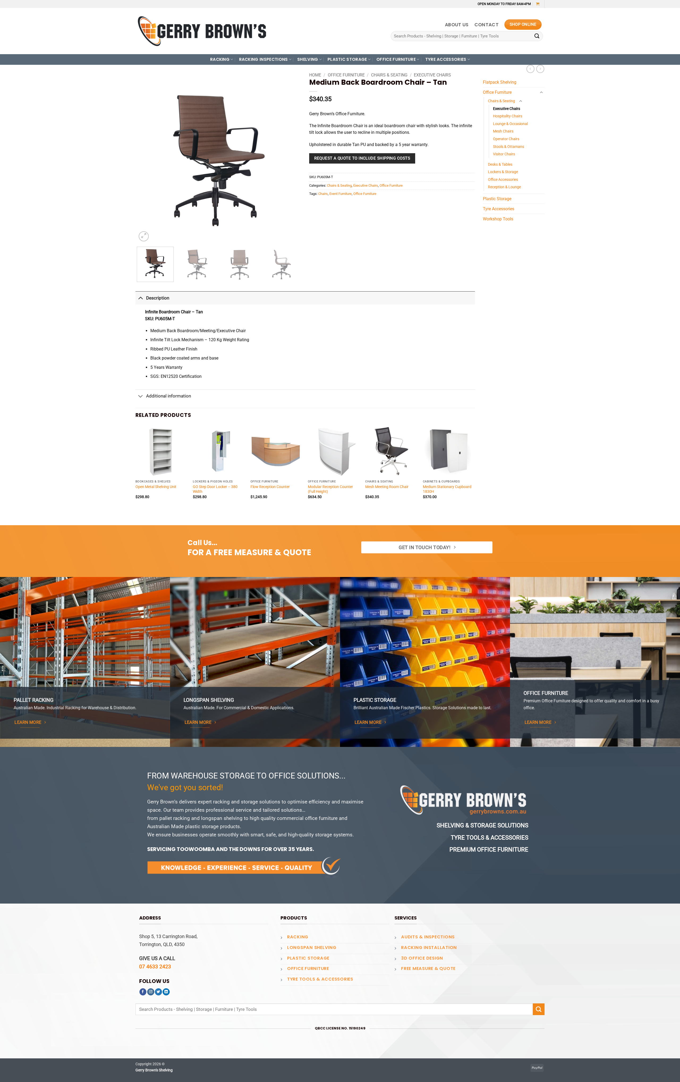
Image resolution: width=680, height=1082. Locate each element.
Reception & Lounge (504, 187)
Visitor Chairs (504, 154)
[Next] (290, 161)
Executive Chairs (432, 75)
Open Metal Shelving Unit (155, 487)
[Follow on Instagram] (150, 992)
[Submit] (537, 36)
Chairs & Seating (389, 75)
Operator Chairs (506, 139)
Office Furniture (346, 75)
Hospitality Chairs (507, 116)
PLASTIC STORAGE (347, 59)
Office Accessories (503, 179)
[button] (537, 4)
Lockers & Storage (503, 172)
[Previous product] (540, 69)
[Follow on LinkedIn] (166, 992)
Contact (486, 25)
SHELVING (307, 59)
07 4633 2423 (155, 967)
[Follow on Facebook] (143, 992)
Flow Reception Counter (270, 487)
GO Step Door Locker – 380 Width (215, 489)
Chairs (323, 194)
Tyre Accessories (498, 208)
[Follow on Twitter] (158, 992)
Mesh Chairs (503, 131)
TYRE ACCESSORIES (445, 59)
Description (157, 298)
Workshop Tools (498, 218)
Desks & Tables (500, 164)
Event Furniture (340, 194)
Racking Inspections (263, 59)
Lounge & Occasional (510, 124)
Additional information (168, 396)
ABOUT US (457, 25)
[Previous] (146, 161)
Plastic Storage (497, 198)
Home (315, 75)
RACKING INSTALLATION (429, 947)
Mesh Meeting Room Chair (387, 487)
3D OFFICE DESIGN (422, 958)
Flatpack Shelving (499, 82)
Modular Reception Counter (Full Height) (330, 489)
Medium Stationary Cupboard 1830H (447, 489)
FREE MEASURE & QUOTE (428, 968)
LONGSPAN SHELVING (312, 947)
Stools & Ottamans (508, 146)
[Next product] (530, 69)
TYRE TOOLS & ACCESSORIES (320, 979)
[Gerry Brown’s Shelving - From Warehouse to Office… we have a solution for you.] (201, 31)
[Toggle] (140, 297)
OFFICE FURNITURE (396, 59)
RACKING (220, 59)
